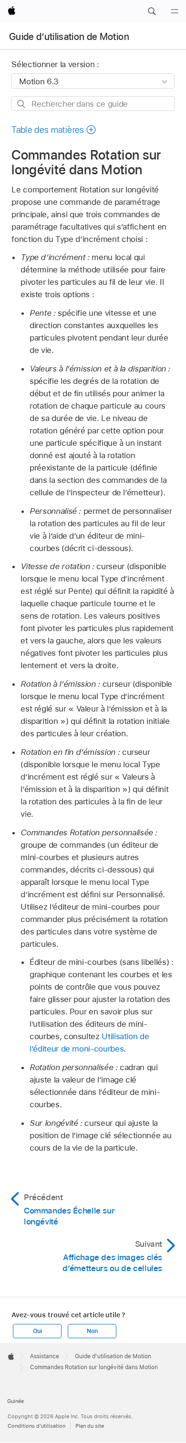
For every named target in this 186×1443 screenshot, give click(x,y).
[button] (151, 11)
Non (92, 1331)
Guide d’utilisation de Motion (69, 36)
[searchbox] (92, 103)
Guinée (15, 1401)
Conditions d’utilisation (36, 1426)
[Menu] (174, 11)
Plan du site (89, 1426)
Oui (37, 1331)
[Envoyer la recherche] (22, 104)
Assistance (44, 1356)
